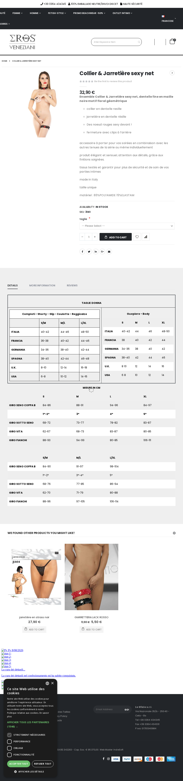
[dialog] (30, 728)
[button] (30, 724)
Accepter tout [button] (18, 763)
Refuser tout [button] (42, 763)
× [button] (52, 683)
